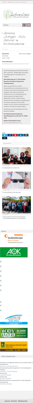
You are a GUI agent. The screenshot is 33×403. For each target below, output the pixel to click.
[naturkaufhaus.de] (14, 337)
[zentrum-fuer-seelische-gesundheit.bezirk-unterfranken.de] (0, 261)
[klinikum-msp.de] (0, 310)
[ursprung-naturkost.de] (14, 324)
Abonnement (23, 2)
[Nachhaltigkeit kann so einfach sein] (16, 156)
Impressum (7, 401)
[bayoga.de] (0, 302)
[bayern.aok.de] (14, 257)
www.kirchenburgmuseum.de (12, 122)
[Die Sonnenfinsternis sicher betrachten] (16, 181)
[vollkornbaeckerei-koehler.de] (0, 271)
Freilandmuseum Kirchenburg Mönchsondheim (15, 64)
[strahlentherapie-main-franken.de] (14, 243)
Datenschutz (14, 401)
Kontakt (17, 2)
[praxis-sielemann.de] (0, 290)
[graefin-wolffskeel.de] (0, 281)
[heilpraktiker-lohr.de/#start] (14, 351)
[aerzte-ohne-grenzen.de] (0, 276)
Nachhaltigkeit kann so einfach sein (11, 168)
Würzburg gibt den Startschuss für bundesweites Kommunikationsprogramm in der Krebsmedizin (14, 217)
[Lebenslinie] (16, 14)
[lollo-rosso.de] (0, 305)
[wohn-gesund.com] (0, 266)
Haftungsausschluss (23, 401)
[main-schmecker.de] (0, 285)
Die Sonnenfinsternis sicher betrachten (12, 192)
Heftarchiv (4, 2)
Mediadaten (11, 2)
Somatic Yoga (3, 373)
